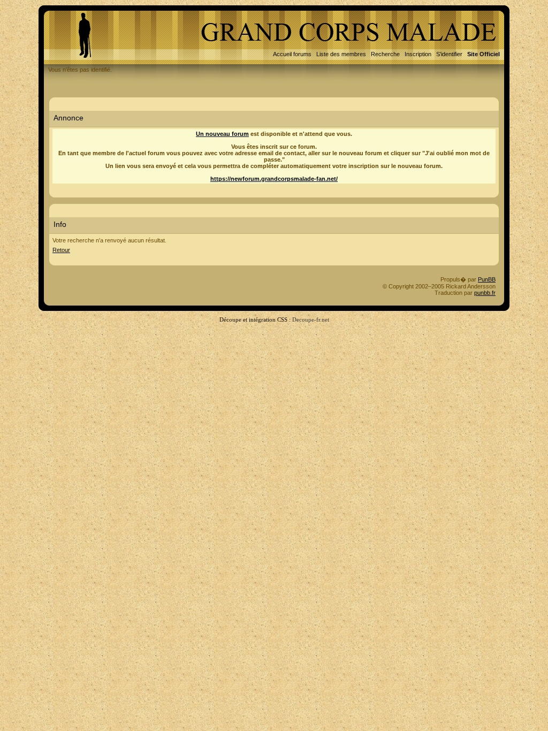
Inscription (418, 54)
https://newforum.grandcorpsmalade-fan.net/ (274, 179)
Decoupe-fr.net (310, 319)
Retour (61, 250)
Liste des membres (341, 54)
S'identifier (449, 54)
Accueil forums (292, 54)
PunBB (487, 279)
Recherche (385, 54)
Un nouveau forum (222, 134)
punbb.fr (485, 293)
